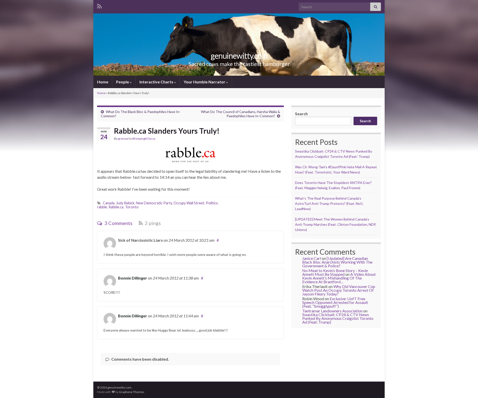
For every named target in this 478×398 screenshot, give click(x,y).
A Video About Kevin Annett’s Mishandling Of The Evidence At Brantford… (339, 278)
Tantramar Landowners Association (332, 310)
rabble (102, 207)
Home (102, 81)
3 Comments (117, 223)
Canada (109, 203)
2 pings (152, 223)
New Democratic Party (154, 203)
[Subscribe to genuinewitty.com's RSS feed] (99, 5)
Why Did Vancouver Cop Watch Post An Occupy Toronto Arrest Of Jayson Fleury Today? (338, 290)
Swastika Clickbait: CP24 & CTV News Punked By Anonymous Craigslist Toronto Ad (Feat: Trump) (337, 318)
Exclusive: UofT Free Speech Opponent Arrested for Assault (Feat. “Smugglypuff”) (335, 302)
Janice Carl (311, 258)
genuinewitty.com (239, 55)
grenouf (123, 138)
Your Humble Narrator (205, 81)
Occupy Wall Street (189, 203)
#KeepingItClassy (143, 138)
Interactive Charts (156, 81)
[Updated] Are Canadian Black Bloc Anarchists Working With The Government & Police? (337, 262)
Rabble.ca (116, 207)
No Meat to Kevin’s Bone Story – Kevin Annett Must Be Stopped (335, 272)
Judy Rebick (125, 203)
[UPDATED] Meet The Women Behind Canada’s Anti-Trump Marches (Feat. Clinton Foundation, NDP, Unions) (335, 224)
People (123, 81)
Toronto (132, 207)
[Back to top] (467, 387)
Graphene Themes (131, 392)
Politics (212, 203)
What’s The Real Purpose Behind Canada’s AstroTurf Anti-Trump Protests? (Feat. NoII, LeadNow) (329, 203)
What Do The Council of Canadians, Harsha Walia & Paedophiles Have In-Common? (240, 114)
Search (301, 113)
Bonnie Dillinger (132, 278)
